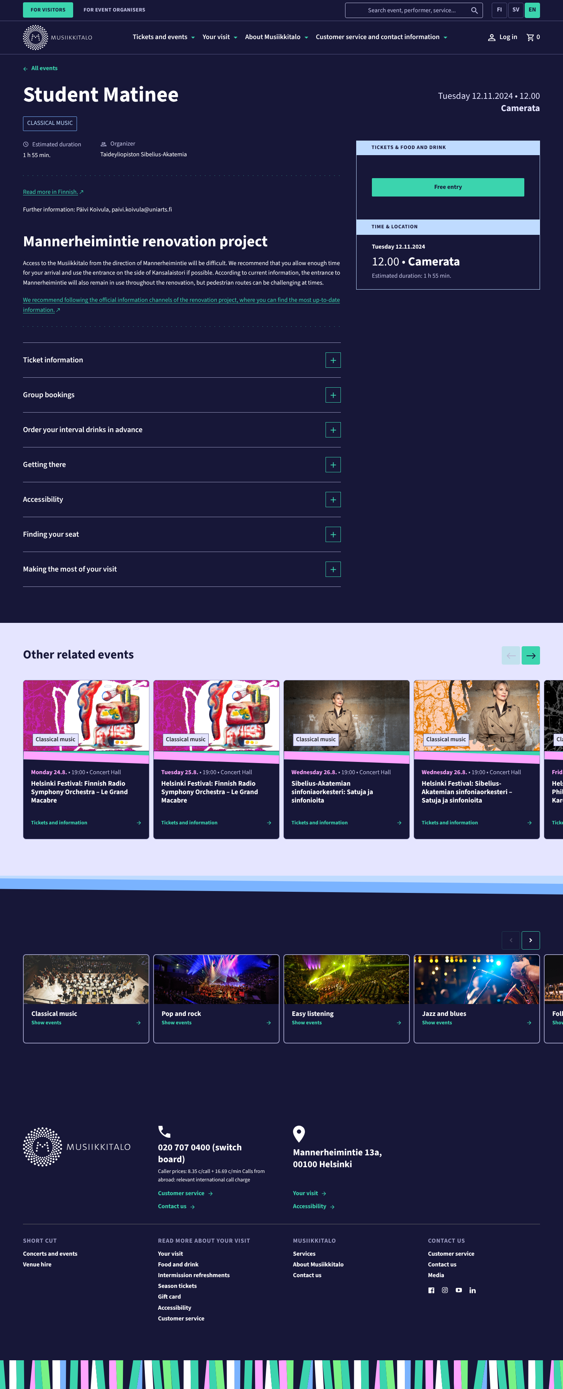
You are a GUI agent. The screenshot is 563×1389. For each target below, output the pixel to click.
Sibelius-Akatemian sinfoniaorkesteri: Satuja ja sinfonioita (332, 792)
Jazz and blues (444, 1014)
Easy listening (313, 1014)
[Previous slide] (511, 655)
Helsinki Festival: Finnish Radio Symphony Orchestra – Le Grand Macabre (79, 792)
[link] (533, 37)
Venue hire (37, 1265)
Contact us (172, 1206)
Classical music (50, 123)
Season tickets (177, 1286)
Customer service (181, 1193)
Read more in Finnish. (50, 192)
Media (436, 1275)
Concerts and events (50, 1254)
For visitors (48, 10)
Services (304, 1254)
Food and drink (178, 1265)
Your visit (305, 1193)
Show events (46, 1023)
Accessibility (309, 1206)
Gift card (169, 1297)
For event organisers (114, 10)
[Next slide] (531, 655)
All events (44, 68)
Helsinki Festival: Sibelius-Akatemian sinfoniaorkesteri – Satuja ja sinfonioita (467, 792)
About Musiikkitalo (318, 1265)
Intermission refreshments (194, 1275)
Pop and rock (181, 1014)
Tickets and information (59, 823)
